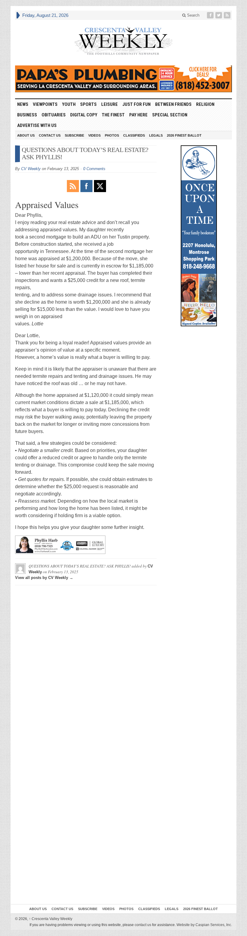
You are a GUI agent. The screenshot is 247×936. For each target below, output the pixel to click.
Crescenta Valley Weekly (50, 919)
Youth (69, 104)
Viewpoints (45, 104)
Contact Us (50, 135)
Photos (112, 135)
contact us (143, 925)
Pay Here (138, 115)
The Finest (113, 115)
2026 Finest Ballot (184, 135)
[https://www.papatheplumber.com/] (123, 78)
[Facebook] (211, 15)
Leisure (109, 104)
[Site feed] (228, 15)
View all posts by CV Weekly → (44, 577)
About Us (26, 135)
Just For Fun (136, 104)
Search (192, 15)
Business (27, 115)
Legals (156, 135)
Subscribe (74, 135)
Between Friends (173, 104)
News (22, 104)
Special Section (169, 115)
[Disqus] (86, 665)
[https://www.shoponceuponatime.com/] (199, 235)
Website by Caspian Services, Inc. (204, 925)
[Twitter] (219, 15)
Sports (88, 104)
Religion (205, 104)
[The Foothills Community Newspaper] (123, 41)
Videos (94, 135)
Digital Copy (83, 115)
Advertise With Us (37, 125)
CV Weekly (31, 168)
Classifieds (134, 135)
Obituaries (54, 115)
